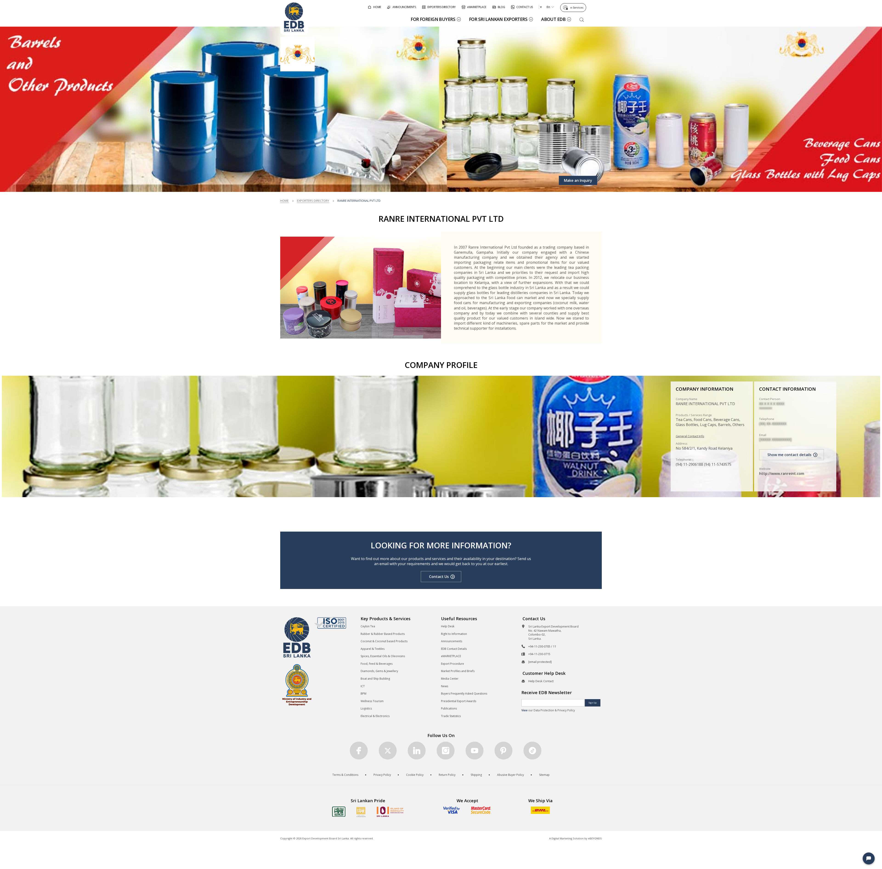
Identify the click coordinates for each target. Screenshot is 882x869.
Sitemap (544, 775)
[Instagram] (446, 751)
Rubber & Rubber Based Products (383, 634)
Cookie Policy (415, 775)
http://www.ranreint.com (781, 473)
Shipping (476, 775)
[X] (388, 751)
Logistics (366, 708)
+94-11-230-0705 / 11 (542, 646)
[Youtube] (474, 751)
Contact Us (439, 576)
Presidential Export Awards (458, 701)
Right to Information (454, 634)
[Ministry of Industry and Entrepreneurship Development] (297, 684)
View (524, 710)
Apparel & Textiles (372, 649)
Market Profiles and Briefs (458, 671)
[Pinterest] (503, 751)
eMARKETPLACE (451, 656)
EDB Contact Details (454, 649)
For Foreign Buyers (433, 19)
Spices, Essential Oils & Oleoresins (383, 656)
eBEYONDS (595, 838)
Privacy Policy (382, 775)
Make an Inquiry (578, 180)
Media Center (449, 679)
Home (284, 201)
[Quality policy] (330, 622)
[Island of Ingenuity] (390, 812)
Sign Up (592, 702)
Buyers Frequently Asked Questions (464, 693)
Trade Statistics (451, 716)
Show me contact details (789, 454)
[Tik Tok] (532, 751)
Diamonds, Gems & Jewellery (379, 671)
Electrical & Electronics (375, 716)
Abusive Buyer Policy (510, 775)
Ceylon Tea (368, 626)
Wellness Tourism (372, 701)
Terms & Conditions (345, 775)
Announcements (451, 641)
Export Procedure (452, 664)
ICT (363, 686)
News (444, 686)
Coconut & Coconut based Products (384, 641)
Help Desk (447, 626)
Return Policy (447, 775)
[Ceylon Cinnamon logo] (361, 812)
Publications (449, 708)
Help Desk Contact (541, 681)
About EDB (553, 19)
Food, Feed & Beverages (377, 664)
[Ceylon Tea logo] (338, 812)
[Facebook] (359, 751)
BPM (363, 693)
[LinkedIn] (417, 751)
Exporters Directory (313, 201)
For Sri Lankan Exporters (498, 19)
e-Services (576, 7)
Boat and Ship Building (375, 679)
